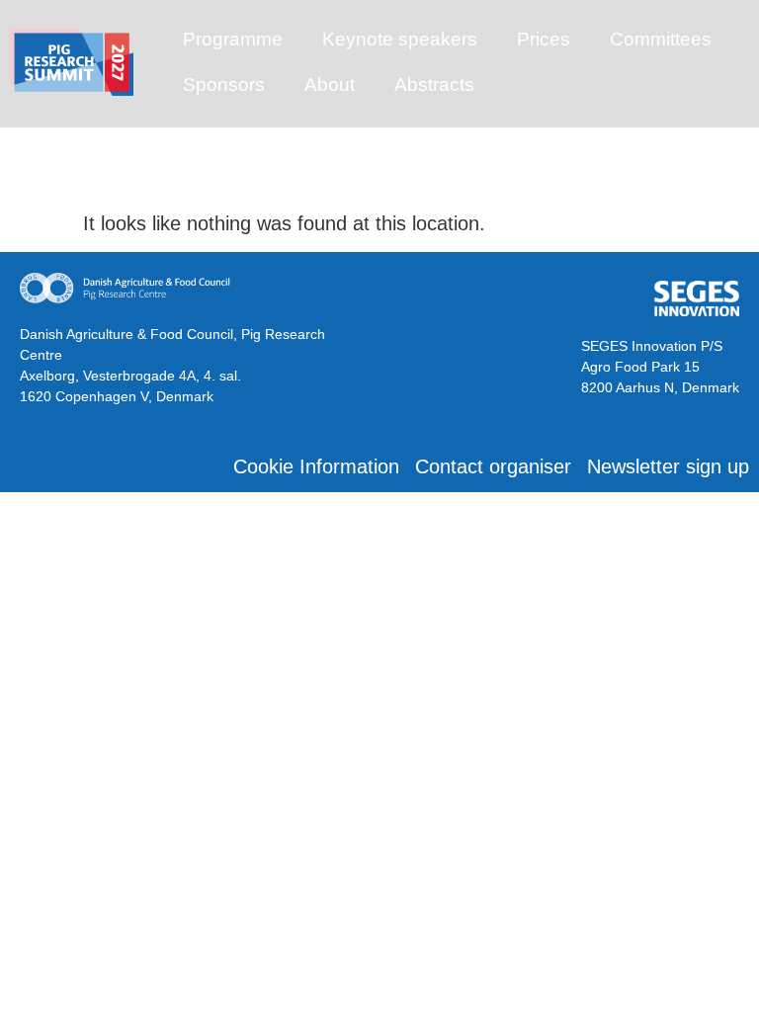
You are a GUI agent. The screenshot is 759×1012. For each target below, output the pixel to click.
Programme (233, 39)
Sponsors (224, 84)
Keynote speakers (399, 39)
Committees (661, 39)
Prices (543, 39)
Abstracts (434, 84)
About (329, 84)
